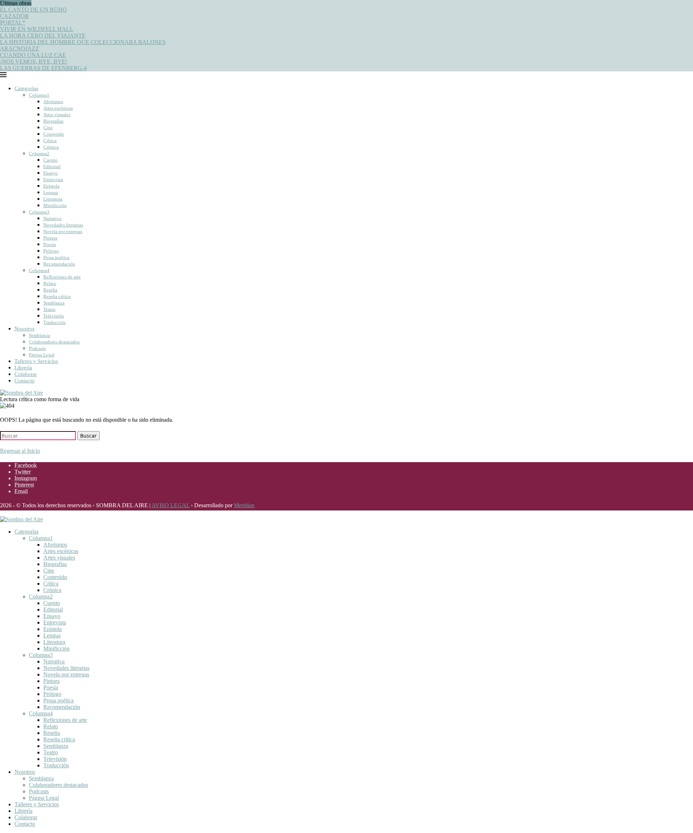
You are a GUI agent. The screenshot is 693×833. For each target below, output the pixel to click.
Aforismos (53, 101)
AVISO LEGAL (170, 505)
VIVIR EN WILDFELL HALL (36, 29)
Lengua (50, 192)
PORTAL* (12, 22)
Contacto (24, 380)
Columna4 (39, 270)
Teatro (49, 309)
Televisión (53, 316)
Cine (48, 127)
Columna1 (39, 95)
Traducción (54, 322)
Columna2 (39, 153)
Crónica (51, 147)
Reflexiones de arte (62, 277)
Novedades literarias (63, 225)
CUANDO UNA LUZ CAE (33, 55)
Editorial (52, 166)
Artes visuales (56, 114)
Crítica (50, 140)
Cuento (50, 160)
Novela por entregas (62, 231)
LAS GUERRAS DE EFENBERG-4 (43, 68)
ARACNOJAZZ (19, 48)
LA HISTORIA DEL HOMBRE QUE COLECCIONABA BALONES (83, 42)
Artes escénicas (58, 108)
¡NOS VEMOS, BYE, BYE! (33, 61)
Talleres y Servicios (36, 361)
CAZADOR (14, 16)
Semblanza (54, 303)
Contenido (53, 134)
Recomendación (59, 264)
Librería (23, 368)
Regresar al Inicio (20, 451)
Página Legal (42, 355)
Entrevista (53, 179)
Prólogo (51, 251)
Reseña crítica (57, 296)
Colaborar (25, 374)
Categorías (26, 88)
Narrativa (52, 218)
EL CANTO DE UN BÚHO (33, 9)
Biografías (53, 121)
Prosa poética (56, 257)
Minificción (55, 205)
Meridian (244, 505)
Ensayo (50, 173)
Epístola (51, 186)
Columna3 (39, 212)
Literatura (52, 199)
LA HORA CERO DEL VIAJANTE (43, 35)
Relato (49, 283)
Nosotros (24, 329)
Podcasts (37, 348)
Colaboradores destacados (54, 342)
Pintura (50, 238)
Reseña (50, 290)
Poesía (49, 244)
